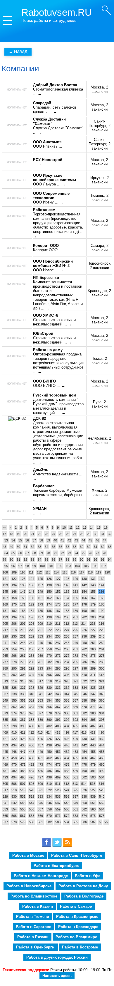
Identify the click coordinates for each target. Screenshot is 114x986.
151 (58, 591)
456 (101, 751)
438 (49, 745)
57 (67, 546)
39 (48, 540)
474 (49, 764)
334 (84, 687)
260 (66, 649)
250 (84, 643)
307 (58, 675)
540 (101, 796)
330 (49, 687)
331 (58, 687)
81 (18, 559)
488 (66, 771)
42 (69, 540)
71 (55, 553)
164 (66, 598)
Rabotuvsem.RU (56, 12)
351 (22, 700)
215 (92, 623)
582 (49, 822)
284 (66, 662)
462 (49, 758)
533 (40, 796)
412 (31, 732)
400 (31, 726)
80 (11, 559)
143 (93, 585)
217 (5, 630)
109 (14, 572)
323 (93, 681)
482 (14, 771)
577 (5, 822)
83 (32, 559)
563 (93, 809)
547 (58, 803)
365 (40, 707)
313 (5, 681)
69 (41, 553)
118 (90, 572)
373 (5, 713)
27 (74, 534)
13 (85, 527)
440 (66, 745)
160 (31, 598)
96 (13, 566)
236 (66, 636)
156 (101, 591)
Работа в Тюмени (32, 916)
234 (49, 636)
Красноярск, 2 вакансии (99, 511)
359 (93, 700)
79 (4, 559)
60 (88, 546)
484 (31, 771)
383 (93, 713)
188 (66, 611)
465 (75, 758)
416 (66, 732)
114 (56, 572)
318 (49, 681)
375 (22, 713)
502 (84, 777)
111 (31, 572)
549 (75, 803)
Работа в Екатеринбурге (56, 865)
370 (84, 707)
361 (5, 707)
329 (40, 687)
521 (40, 790)
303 (22, 675)
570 (49, 815)
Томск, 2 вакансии (99, 360)
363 (22, 707)
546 (49, 803)
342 (49, 694)
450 (49, 751)
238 (84, 636)
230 (14, 636)
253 (5, 649)
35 (20, 540)
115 (64, 572)
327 (22, 687)
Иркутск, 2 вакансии (99, 180)
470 (14, 764)
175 (58, 604)
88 (67, 559)
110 (22, 572)
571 (58, 815)
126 (49, 578)
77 (97, 553)
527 (93, 790)
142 (84, 585)
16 (106, 527)
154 (84, 591)
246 (49, 643)
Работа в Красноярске (77, 916)
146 (14, 591)
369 (75, 707)
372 (101, 707)
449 (40, 751)
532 (31, 796)
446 (14, 751)
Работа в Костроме (80, 947)
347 (93, 694)
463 (58, 758)
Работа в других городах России (57, 957)
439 (58, 745)
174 (49, 604)
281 (40, 662)
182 (14, 611)
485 (40, 771)
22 (39, 534)
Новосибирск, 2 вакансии (99, 265)
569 (40, 815)
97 (20, 566)
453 (75, 751)
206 (14, 623)
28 (81, 534)
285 (75, 662)
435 (22, 745)
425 (40, 739)
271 (58, 655)
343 (58, 694)
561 (75, 809)
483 (22, 771)
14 (92, 527)
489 (75, 771)
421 (5, 739)
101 (50, 566)
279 (22, 662)
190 (84, 611)
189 (75, 611)
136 (31, 585)
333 (75, 687)
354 (49, 700)
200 (66, 617)
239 (93, 636)
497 (40, 777)
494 (14, 777)
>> (106, 822)
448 (31, 751)
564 (101, 809)
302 (14, 675)
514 (84, 783)
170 (14, 604)
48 (4, 546)
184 (31, 611)
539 (93, 796)
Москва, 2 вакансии (99, 89)
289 (5, 668)
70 (48, 553)
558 (49, 809)
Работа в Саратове (33, 927)
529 (5, 796)
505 (5, 783)
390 (49, 719)
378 (49, 713)
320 (66, 681)
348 (101, 694)
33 (6, 540)
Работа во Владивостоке (34, 896)
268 (31, 655)
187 (58, 611)
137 (40, 585)
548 (66, 803)
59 (81, 546)
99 (34, 566)
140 (66, 585)
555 (22, 809)
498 (49, 777)
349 (5, 700)
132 (101, 578)
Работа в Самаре (76, 906)
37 (34, 540)
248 (66, 643)
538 (84, 796)
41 (62, 540)
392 (66, 719)
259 (58, 649)
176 (66, 604)
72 (62, 553)
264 (101, 649)
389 (40, 719)
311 (92, 675)
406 (84, 726)
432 (101, 739)
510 (49, 783)
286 (84, 662)
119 (98, 572)
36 (27, 540)
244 (31, 643)
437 (40, 745)
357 (75, 700)
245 (40, 643)
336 (101, 687)
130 (84, 578)
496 (31, 777)
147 (22, 591)
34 (13, 540)
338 (14, 694)
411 (22, 732)
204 (101, 617)
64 (6, 553)
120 (107, 572)
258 (49, 649)
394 (84, 719)
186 (49, 611)
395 (93, 719)
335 (93, 687)
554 (14, 809)
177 (75, 604)
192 (101, 611)
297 (75, 668)
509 (40, 783)
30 (95, 534)
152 (66, 591)
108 (5, 572)
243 (22, 643)
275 (93, 655)
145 (5, 591)
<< (4, 527)
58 (74, 546)
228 (101, 630)
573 (75, 815)
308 (66, 675)
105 (86, 566)
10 (64, 527)
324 (101, 681)
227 (93, 630)
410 (14, 732)
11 (70, 527)
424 (31, 739)
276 (101, 655)
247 (58, 643)
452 (66, 751)
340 (31, 694)
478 (84, 764)
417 (75, 732)
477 (75, 764)
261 (75, 649)
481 (5, 771)
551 (93, 803)
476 (66, 764)
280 (31, 662)
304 (31, 675)
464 (66, 758)
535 (58, 796)
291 (22, 668)
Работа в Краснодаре (78, 927)
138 (49, 585)
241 (5, 643)
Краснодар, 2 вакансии (99, 292)
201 (75, 617)
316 (31, 681)
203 (93, 617)
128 (66, 578)
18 (11, 534)
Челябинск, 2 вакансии (99, 440)
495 (22, 777)
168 (101, 598)
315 (22, 681)
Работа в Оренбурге (35, 947)
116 (73, 572)
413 (40, 732)
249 (75, 643)
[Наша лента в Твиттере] (57, 846)
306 (49, 675)
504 (101, 777)
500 (66, 777)
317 (40, 681)
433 (5, 745)
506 (14, 783)
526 (84, 790)
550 (84, 803)
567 (22, 815)
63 (109, 546)
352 (31, 700)
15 (99, 527)
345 (75, 694)
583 (58, 822)
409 (5, 732)
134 (14, 585)
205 (5, 623)
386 (14, 719)
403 (58, 726)
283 (58, 662)
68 (34, 553)
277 (5, 662)
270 (49, 655)
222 (49, 630)
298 (84, 668)
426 (49, 739)
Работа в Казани (37, 906)
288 (101, 662)
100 (42, 566)
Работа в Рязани (33, 937)
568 (31, 815)
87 (60, 559)
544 (31, 803)
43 (76, 540)
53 (39, 546)
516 (101, 783)
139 (58, 585)
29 (88, 534)
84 (39, 559)
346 (84, 694)
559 (58, 809)
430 (84, 739)
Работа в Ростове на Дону (83, 886)
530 (14, 796)
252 (101, 643)
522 (49, 790)
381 (75, 713)
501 (75, 777)
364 (31, 707)
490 (84, 771)
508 (31, 783)
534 (49, 796)
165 (75, 598)
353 (40, 700)
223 (58, 630)
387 (22, 719)
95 (6, 566)
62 (102, 546)
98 (27, 566)
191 (93, 611)
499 (58, 777)
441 (75, 745)
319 (58, 681)
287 (93, 662)
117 (81, 572)
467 (93, 758)
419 (92, 732)
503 (93, 777)
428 (66, 739)
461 (40, 758)
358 (84, 700)
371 (93, 707)
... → (37, 93)
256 (31, 649)
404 (66, 726)
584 (66, 822)
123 (22, 578)
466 (84, 758)
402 (49, 726)
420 (101, 732)
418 (84, 732)
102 (59, 566)
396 (101, 719)
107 (103, 566)
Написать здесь (57, 975)
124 (31, 578)
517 (5, 790)
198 (49, 617)
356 (66, 700)
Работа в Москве (28, 855)
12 (78, 527)
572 (66, 815)
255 (22, 649)
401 (40, 726)
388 (31, 719)
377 (40, 713)
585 (75, 822)
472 (31, 764)
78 (104, 553)
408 (101, 726)
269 (40, 655)
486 (49, 771)
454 (84, 751)
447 (22, 751)
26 (67, 534)
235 (58, 636)
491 (93, 771)
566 (14, 815)
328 (31, 687)
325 (5, 687)
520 (31, 790)
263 (93, 649)
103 (68, 566)
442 (84, 745)
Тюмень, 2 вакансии (99, 197)
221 (40, 630)
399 (22, 726)
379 (58, 713)
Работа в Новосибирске (28, 886)
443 (93, 745)
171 (22, 604)
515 (92, 783)
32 (109, 534)
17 (4, 534)
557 (40, 809)
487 (58, 771)
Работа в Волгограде (83, 896)
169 (5, 604)
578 (14, 822)
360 (101, 700)
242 (14, 643)
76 (90, 553)
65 (13, 553)
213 (75, 623)
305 (40, 675)
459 (22, 758)
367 (58, 707)
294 (49, 668)
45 (90, 540)
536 (66, 796)
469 (5, 764)
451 (58, 751)
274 (84, 655)
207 (22, 623)
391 (58, 719)
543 (22, 803)
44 (83, 540)
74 (76, 553)
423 (22, 739)
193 (5, 617)
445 (5, 751)
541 (5, 803)
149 (40, 591)
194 (14, 617)
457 (5, 758)
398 (14, 726)
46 (97, 540)
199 (58, 617)
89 (74, 559)
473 (40, 764)
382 (84, 713)
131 (93, 578)
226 (84, 630)
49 (11, 546)
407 (93, 726)
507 (22, 783)
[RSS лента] (67, 846)
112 (39, 572)
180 (101, 604)
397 (5, 726)
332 (66, 687)
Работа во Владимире (76, 937)
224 (66, 630)
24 (53, 534)
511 (57, 783)
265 (5, 655)
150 (49, 591)
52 (32, 546)
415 (57, 732)
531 (22, 796)
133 (5, 585)
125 (40, 578)
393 (75, 719)
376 (31, 713)
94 (109, 559)
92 (95, 559)
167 (93, 598)
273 (75, 655)
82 (25, 559)
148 (31, 591)
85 (46, 559)
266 (14, 655)
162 (49, 598)
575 (93, 815)
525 (75, 790)
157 (5, 598)
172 (31, 604)
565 (5, 815)
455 (93, 751)
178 (84, 604)
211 (57, 623)
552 (101, 803)
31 (102, 534)
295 (58, 668)
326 (14, 687)
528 (101, 790)
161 (40, 598)
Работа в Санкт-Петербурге (76, 855)
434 (14, 745)
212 (66, 623)
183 (22, 611)
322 (84, 681)
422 (14, 739)
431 (93, 739)
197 (40, 617)
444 (101, 745)
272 (66, 655)
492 (101, 771)
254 (14, 649)
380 (66, 713)
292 (31, 668)
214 (84, 623)
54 (46, 546)
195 (22, 617)
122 (14, 578)
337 (5, 694)
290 (14, 668)
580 (31, 822)
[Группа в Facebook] (46, 846)
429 (75, 739)
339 (22, 694)
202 (84, 617)
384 (101, 713)
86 (53, 559)
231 (22, 636)
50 (18, 546)
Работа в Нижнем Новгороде (41, 876)
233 (40, 636)
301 (5, 675)
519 (22, 790)
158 (14, 598)
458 (14, 758)
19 (18, 534)
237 (75, 636)
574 (84, 815)
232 (31, 636)
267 (22, 655)
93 (102, 559)
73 (69, 553)
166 (84, 598)
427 (58, 739)
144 (101, 585)
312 (101, 675)
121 (5, 578)
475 (58, 764)
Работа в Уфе (87, 876)
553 (5, 809)
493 (5, 777)
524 (66, 790)
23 (46, 534)
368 (66, 707)
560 (66, 809)
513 (75, 783)
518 (14, 790)
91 (88, 559)
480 (101, 764)
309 (75, 675)
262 (84, 649)
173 (40, 604)
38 (41, 540)
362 (14, 707)
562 (84, 809)
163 (58, 598)
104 (77, 566)
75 (83, 553)
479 (93, 764)
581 (40, 822)
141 (75, 585)
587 (93, 822)
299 (93, 668)
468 (101, 758)
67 (27, 553)
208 (31, 623)
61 (95, 546)
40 (55, 540)
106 (94, 566)
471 (22, 764)
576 (101, 815)
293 (40, 668)
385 (5, 719)
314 (14, 681)
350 (14, 700)
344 (66, 694)
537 (75, 796)
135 (22, 585)
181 (5, 611)
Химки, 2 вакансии (99, 492)
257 (40, 649)
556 (31, 809)
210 (49, 623)
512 (66, 783)
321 (75, 681)
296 (66, 668)
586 (84, 822)
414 (48, 732)
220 (31, 630)
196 (31, 617)
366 (49, 707)
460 (31, 758)
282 (49, 662)
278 (14, 662)
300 (101, 668)
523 (58, 790)
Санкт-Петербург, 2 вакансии (99, 125)
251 (93, 643)
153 (75, 591)
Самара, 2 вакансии (99, 247)
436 (31, 745)
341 (40, 694)
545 (40, 803)
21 (32, 534)
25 (60, 534)
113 (47, 572)
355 (58, 700)
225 (75, 630)
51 (25, 546)
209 (40, 623)
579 (22, 822)
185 (40, 611)
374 (14, 713)
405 (75, 726)
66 (20, 553)
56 (60, 546)
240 (101, 636)
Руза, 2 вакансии (99, 404)
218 (14, 630)
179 (93, 604)
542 (14, 803)
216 (101, 623)
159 (22, 598)
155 (93, 591)
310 (84, 675)
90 (81, 559)
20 (25, 534)
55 (53, 546)
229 (5, 636)
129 (75, 578)
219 (22, 630)
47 (104, 540)
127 (58, 578)
